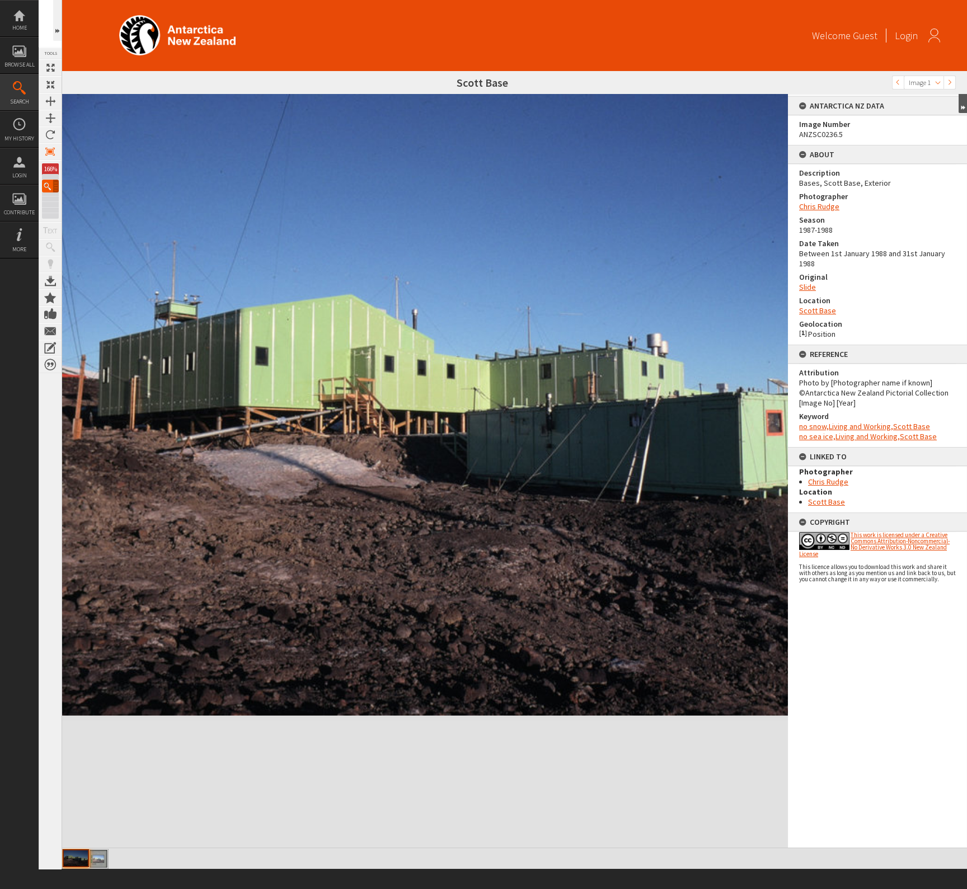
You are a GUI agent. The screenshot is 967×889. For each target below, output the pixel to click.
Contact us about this (50, 331)
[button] (50, 186)
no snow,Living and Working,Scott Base (864, 426)
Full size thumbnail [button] (50, 67)
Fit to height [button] (50, 118)
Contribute (19, 212)
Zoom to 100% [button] (50, 151)
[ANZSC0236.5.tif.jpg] (76, 858)
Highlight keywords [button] (50, 264)
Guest (865, 35)
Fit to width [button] (50, 101)
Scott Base (817, 310)
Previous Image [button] (898, 82)
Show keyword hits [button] (50, 247)
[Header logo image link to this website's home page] (177, 18)
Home (19, 27)
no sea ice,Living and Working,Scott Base (868, 436)
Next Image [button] (949, 82)
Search (19, 101)
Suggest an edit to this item (50, 348)
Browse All (19, 64)
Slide (807, 287)
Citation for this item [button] (50, 364)
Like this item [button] (50, 314)
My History (19, 138)
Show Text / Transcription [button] (50, 230)
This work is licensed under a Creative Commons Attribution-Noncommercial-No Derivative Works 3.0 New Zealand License (874, 544)
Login (19, 175)
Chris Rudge (819, 206)
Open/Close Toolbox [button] (57, 20)
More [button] (19, 249)
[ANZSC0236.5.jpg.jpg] (98, 859)
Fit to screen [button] (50, 84)
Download (50, 280)
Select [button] (937, 82)
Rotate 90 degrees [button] (50, 134)
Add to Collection (50, 297)
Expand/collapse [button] (963, 103)
